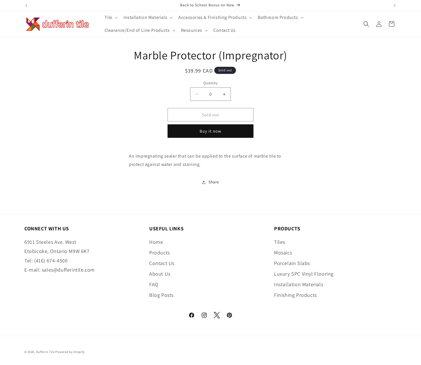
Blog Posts (161, 295)
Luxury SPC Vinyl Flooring (304, 273)
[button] (110, 17)
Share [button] (213, 182)
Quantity (210, 83)
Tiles (279, 242)
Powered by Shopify (70, 352)
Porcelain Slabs (292, 263)
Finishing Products (295, 295)
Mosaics (283, 252)
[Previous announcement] (26, 5)
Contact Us (161, 263)
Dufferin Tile (45, 352)
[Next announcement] (394, 5)
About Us (159, 273)
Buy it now (210, 131)
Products (159, 252)
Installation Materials (298, 284)
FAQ (153, 284)
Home (156, 242)
